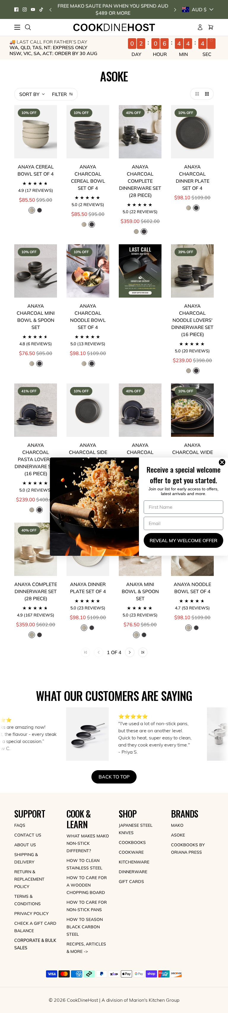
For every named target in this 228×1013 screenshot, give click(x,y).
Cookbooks (132, 842)
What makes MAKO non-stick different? (87, 843)
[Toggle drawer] (17, 27)
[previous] (50, 9)
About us (25, 844)
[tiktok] (41, 9)
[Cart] (211, 27)
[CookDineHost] (114, 27)
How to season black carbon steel (84, 927)
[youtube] (33, 9)
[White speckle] (84, 224)
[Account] (200, 27)
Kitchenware (134, 862)
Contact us (27, 835)
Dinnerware (133, 871)
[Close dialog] (223, 462)
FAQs (19, 825)
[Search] (28, 27)
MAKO (177, 825)
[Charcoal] (39, 210)
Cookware (131, 852)
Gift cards (131, 881)
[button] (196, 94)
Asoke (178, 835)
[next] (175, 9)
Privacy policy (31, 913)
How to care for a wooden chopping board (86, 885)
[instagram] (24, 9)
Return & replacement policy (29, 879)
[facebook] (16, 9)
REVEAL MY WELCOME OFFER (183, 540)
